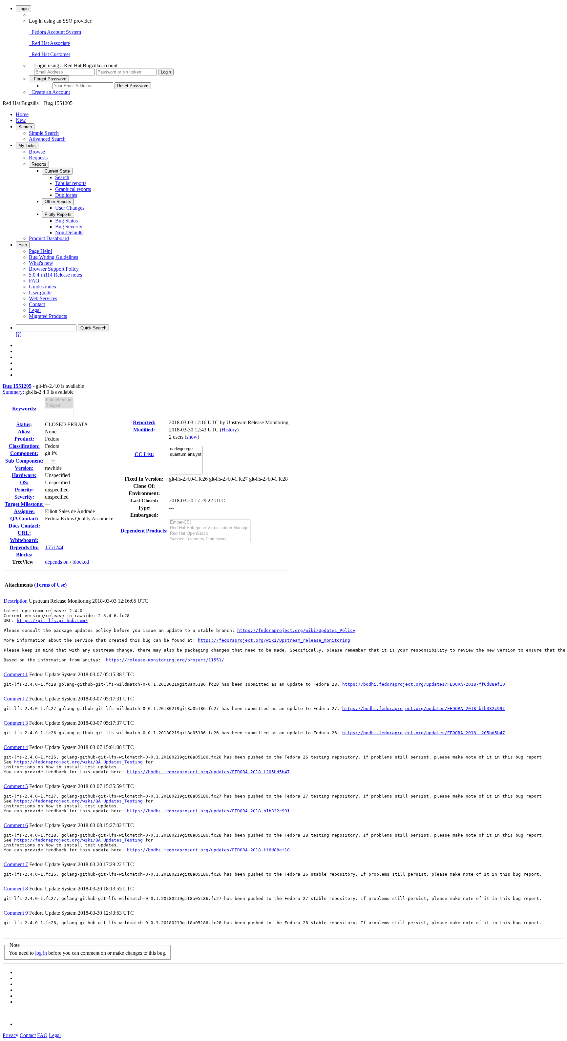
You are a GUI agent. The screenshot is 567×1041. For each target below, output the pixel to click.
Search (25, 126)
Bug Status (66, 220)
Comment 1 (16, 674)
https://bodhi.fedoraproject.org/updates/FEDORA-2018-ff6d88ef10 (423, 684)
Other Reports (58, 201)
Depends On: (24, 547)
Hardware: (24, 475)
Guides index (42, 286)
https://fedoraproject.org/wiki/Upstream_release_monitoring (274, 640)
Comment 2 (16, 698)
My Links (27, 145)
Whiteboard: (24, 540)
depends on (57, 562)
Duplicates (66, 195)
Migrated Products (48, 316)
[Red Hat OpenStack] (209, 533)
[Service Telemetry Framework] (209, 539)
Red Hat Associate (49, 43)
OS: (24, 482)
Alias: (24, 431)
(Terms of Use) (50, 585)
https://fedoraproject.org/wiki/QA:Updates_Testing (78, 762)
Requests (38, 157)
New (21, 120)
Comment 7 (16, 864)
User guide (40, 292)
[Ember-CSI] (209, 522)
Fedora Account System (55, 32)
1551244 (54, 547)
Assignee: (24, 511)
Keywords (23, 408)
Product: (24, 439)
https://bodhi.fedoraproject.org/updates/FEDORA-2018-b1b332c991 (423, 708)
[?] (18, 334)
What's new (41, 263)
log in (41, 953)
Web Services (43, 298)
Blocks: (24, 554)
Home (22, 114)
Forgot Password (49, 78)
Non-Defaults (69, 232)
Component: (24, 453)
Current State (57, 171)
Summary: (13, 392)
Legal (35, 310)
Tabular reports (70, 183)
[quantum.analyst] (185, 454)
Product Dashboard (49, 238)
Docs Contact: (24, 526)
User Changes (69, 208)
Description (16, 601)
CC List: (144, 454)
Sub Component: (24, 461)
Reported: (144, 422)
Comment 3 (16, 723)
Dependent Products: (144, 530)
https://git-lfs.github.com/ (52, 620)
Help (22, 244)
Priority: (24, 489)
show (192, 437)
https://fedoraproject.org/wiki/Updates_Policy (296, 630)
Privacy (10, 1035)
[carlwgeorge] (185, 449)
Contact (37, 304)
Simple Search (44, 133)
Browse (37, 152)
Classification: (24, 446)
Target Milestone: (24, 504)
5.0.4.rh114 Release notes (55, 275)
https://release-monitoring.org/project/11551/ (165, 659)
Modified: (144, 429)
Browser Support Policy (54, 269)
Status (23, 424)
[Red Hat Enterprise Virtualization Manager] (209, 528)
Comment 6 (16, 825)
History (229, 429)
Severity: (24, 497)
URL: (24, 533)
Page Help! (40, 251)
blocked (81, 562)
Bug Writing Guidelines (53, 257)
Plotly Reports (58, 214)
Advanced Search (47, 139)
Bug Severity (68, 226)
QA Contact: (24, 518)
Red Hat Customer (49, 54)
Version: (24, 468)
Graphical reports (73, 189)
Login (23, 8)
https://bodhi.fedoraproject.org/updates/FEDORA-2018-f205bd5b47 (423, 732)
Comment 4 (16, 747)
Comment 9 (16, 913)
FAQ (34, 280)
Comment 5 (16, 786)
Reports (39, 164)
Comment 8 (16, 888)
